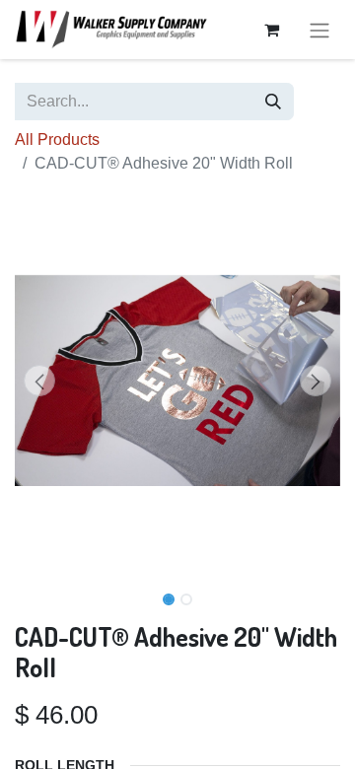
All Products (57, 139)
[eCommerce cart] (271, 29)
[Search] (273, 101)
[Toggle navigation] (319, 29)
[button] (39, 380)
